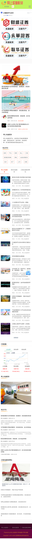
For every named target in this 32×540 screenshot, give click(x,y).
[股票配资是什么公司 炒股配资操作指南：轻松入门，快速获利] (16, 473)
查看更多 (16, 337)
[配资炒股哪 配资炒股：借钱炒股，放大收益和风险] (5, 116)
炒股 (26, 162)
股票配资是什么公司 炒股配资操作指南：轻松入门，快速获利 (16, 484)
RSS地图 (20, 532)
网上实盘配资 (4, 527)
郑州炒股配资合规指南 (18, 256)
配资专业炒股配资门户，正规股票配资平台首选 (21, 229)
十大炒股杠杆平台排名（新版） (20, 202)
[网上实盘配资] (12, 3)
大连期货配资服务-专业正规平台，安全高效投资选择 (21, 215)
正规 (26, 153)
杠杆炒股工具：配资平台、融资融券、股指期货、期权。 (21, 269)
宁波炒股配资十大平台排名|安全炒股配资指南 (21, 310)
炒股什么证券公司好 (23, 129)
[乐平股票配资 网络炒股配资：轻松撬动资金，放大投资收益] (16, 99)
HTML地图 (25, 532)
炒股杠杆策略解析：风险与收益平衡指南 (21, 297)
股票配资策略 (7, 157)
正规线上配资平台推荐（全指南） (21, 324)
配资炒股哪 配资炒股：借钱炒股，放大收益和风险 (13, 438)
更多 (28, 13)
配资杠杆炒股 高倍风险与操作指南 (21, 177)
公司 (19, 162)
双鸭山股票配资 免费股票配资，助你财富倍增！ (14, 502)
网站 (16, 157)
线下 (12, 162)
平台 (10, 153)
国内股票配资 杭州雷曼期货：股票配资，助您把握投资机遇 (16, 87)
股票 (16, 153)
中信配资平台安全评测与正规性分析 (21, 243)
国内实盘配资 (15, 527)
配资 (5, 153)
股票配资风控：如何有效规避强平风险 (21, 283)
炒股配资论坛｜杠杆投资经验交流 (21, 190)
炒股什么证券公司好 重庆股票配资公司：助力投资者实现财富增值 (18, 125)
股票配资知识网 (20, 535)
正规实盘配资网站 (26, 527)
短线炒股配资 (24, 157)
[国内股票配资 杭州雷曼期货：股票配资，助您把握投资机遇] (16, 75)
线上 (21, 153)
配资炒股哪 (20, 120)
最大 (5, 162)
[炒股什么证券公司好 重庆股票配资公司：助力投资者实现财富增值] (5, 125)
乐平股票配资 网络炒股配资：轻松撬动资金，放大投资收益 (16, 111)
